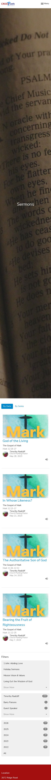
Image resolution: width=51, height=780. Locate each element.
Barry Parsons (25, 702)
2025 (25, 729)
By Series (19, 406)
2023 (25, 741)
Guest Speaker (25, 708)
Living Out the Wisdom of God (18, 681)
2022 (25, 747)
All (5, 753)
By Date (7, 406)
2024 (25, 735)
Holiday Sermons (11, 669)
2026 (25, 723)
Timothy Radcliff (25, 696)
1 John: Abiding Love (13, 663)
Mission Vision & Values (14, 675)
